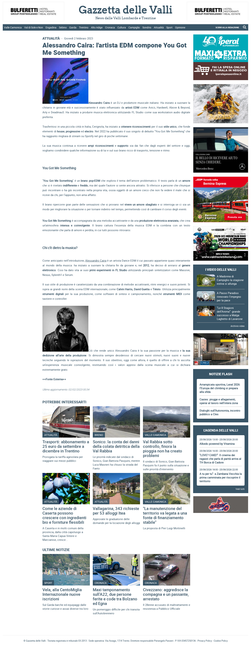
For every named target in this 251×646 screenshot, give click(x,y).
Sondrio (146, 27)
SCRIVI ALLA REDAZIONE (227, 27)
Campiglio (134, 27)
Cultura (121, 27)
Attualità (159, 27)
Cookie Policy (221, 640)
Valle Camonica (13, 27)
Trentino (83, 27)
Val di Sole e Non (33, 27)
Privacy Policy (205, 640)
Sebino (63, 27)
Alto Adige (97, 27)
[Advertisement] (220, 527)
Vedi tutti (240, 488)
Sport (169, 27)
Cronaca (110, 27)
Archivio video (238, 325)
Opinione (180, 27)
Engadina (51, 27)
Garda (72, 27)
